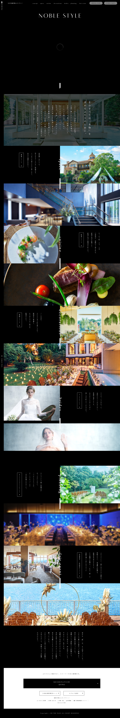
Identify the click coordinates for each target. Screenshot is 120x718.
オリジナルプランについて (19, 483)
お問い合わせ (52, 700)
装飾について (19, 319)
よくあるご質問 (41, 700)
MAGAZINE (62, 702)
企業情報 (68, 700)
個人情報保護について (80, 700)
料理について (81, 238)
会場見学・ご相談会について (79, 564)
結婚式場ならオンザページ (62, 698)
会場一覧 (61, 700)
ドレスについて (79, 399)
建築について (21, 159)
